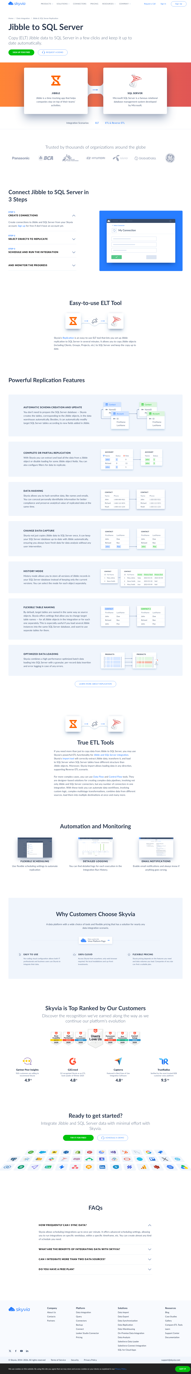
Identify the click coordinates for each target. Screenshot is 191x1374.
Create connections (23, 215)
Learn (167, 1329)
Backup (79, 1325)
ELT (97, 123)
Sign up (21, 226)
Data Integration (23, 18)
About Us (51, 1312)
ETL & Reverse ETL (115, 123)
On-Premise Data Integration (131, 1333)
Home (10, 18)
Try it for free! (78, 1138)
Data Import (123, 1312)
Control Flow (115, 777)
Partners (51, 1321)
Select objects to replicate (28, 239)
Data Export (123, 1317)
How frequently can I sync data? (63, 1225)
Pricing (79, 1337)
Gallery (168, 1321)
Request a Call (149, 4)
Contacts (51, 1317)
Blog (167, 1312)
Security (75, 1360)
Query (79, 1317)
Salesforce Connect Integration (132, 1346)
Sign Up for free (21, 52)
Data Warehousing (126, 1329)
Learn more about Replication (95, 684)
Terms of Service (58, 1360)
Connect (80, 1329)
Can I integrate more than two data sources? (72, 1259)
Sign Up (178, 4)
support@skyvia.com (170, 1360)
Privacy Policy (90, 1360)
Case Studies (171, 1317)
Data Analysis (124, 1337)
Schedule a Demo (115, 1138)
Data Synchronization (128, 1321)
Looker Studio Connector (87, 1333)
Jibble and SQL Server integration (111, 755)
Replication (68, 338)
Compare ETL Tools (174, 1325)
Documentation (172, 1337)
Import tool (68, 759)
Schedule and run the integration (33, 252)
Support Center (172, 1333)
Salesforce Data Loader (128, 1342)
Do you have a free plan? (56, 1269)
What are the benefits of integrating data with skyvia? (79, 1249)
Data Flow (98, 777)
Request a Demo (54, 52)
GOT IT (182, 1369)
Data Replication (125, 1325)
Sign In (163, 4)
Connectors (81, 1321)
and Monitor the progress (27, 265)
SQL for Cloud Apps (127, 1350)
